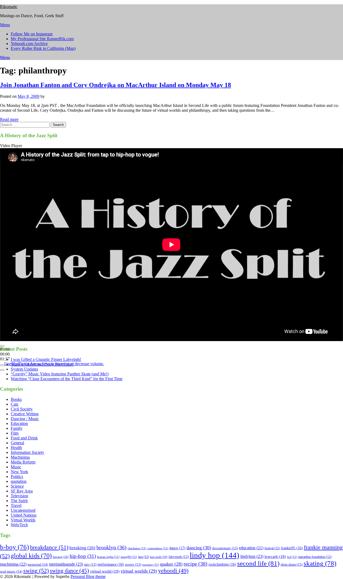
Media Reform (23, 462)
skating (320, 563)
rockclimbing (222, 564)
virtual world (105, 571)
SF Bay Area (22, 491)
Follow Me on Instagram (32, 34)
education (251, 548)
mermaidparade (66, 564)
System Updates (24, 369)
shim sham (292, 564)
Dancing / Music (25, 418)
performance (111, 564)
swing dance (69, 570)
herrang (61, 556)
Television (19, 496)
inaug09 (129, 556)
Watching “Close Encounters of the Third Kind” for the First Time (66, 378)
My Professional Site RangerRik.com (42, 38)
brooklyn (111, 547)
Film (14, 433)
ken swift (158, 556)
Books (16, 399)
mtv (90, 564)
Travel (16, 505)
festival (272, 548)
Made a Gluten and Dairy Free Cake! (42, 364)
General (17, 442)
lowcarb (275, 556)
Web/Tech (19, 524)
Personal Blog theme (88, 576)
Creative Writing (25, 414)
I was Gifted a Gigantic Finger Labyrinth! (46, 359)
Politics (17, 476)
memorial (38, 564)
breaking (82, 547)
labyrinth (179, 557)
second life (258, 563)
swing (36, 570)
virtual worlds (139, 571)
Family (17, 428)
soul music (11, 571)
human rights (108, 556)
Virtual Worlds (23, 520)
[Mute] (2, 365)
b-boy (14, 547)
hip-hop (83, 556)
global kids (31, 555)
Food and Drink (24, 438)
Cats (14, 404)
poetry (133, 564)
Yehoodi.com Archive (29, 43)
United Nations (23, 515)
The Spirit (19, 500)
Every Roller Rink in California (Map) (43, 48)
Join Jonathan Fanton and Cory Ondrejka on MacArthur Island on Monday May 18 (115, 84)
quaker (171, 564)
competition (157, 548)
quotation (19, 481)
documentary (225, 548)
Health (16, 447)
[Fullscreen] (2, 370)
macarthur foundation (314, 557)
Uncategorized (23, 510)
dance (177, 548)
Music (16, 467)
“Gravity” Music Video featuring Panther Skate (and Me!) (60, 374)
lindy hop (214, 555)
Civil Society (22, 409)
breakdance (49, 547)
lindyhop (251, 556)
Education (19, 423)
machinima (13, 564)
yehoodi (173, 570)
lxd (292, 556)
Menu (5, 25)
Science (17, 486)
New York (19, 471)
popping (150, 564)
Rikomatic (8, 6)
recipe (195, 564)
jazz (143, 557)
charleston (137, 548)
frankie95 (292, 548)
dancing (199, 547)
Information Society (27, 452)
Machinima (20, 457)
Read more (9, 119)
